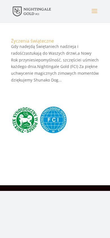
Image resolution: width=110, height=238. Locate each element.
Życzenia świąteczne (32, 41)
